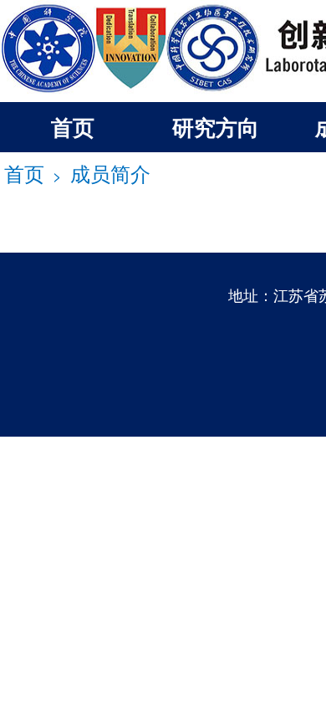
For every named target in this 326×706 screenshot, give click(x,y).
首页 (72, 126)
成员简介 (110, 172)
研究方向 (215, 126)
